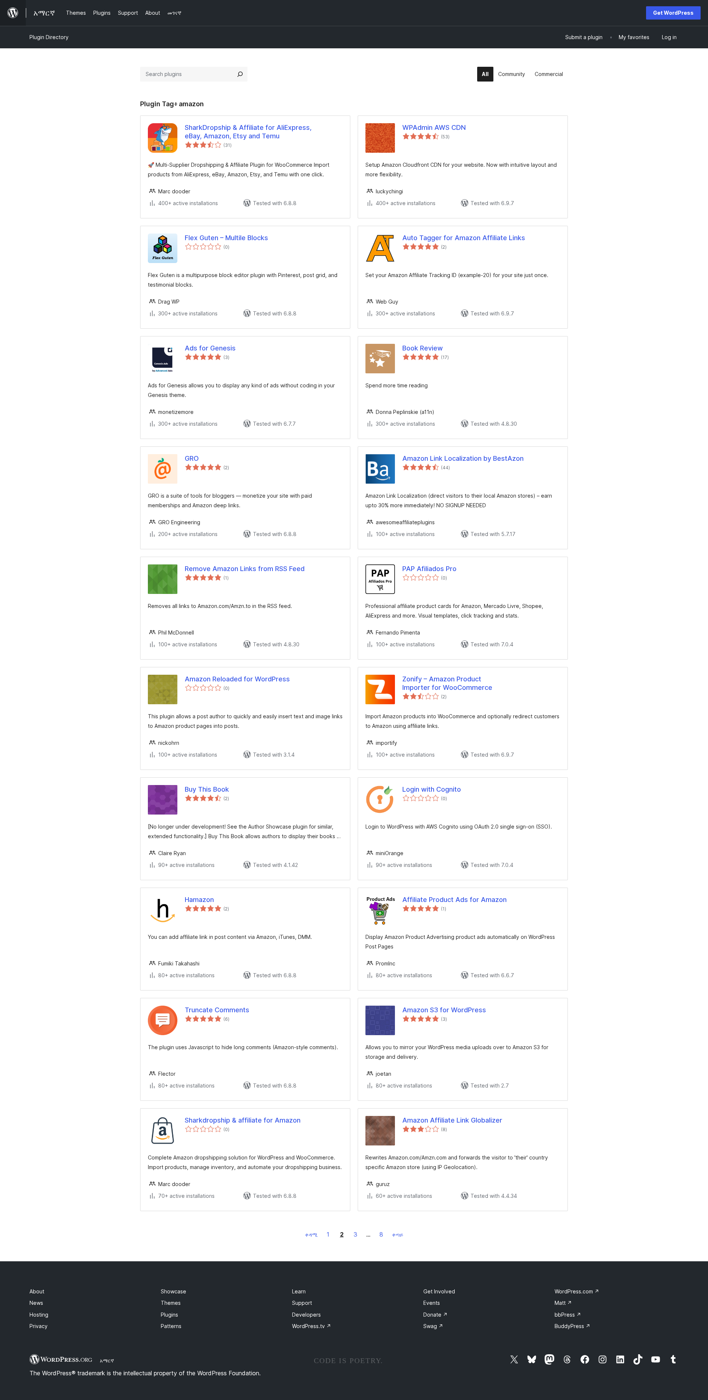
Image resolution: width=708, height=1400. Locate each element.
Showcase (173, 1291)
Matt (563, 1303)
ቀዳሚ (311, 1234)
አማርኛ (107, 1360)
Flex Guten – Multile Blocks (226, 238)
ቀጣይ (397, 1234)
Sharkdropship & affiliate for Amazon (243, 1120)
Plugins (169, 1314)
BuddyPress (572, 1326)
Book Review (422, 348)
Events (431, 1303)
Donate (435, 1314)
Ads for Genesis (210, 348)
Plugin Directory (49, 37)
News (36, 1303)
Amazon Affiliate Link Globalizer (452, 1120)
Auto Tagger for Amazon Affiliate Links (463, 238)
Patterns (171, 1326)
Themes (171, 1303)
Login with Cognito (431, 789)
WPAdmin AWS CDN (434, 127)
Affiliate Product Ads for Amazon (454, 899)
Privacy (39, 1326)
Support (302, 1303)
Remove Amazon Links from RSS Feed (245, 569)
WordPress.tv (311, 1326)
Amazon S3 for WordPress (444, 1010)
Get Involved (439, 1291)
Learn (299, 1291)
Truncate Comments (217, 1010)
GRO (192, 458)
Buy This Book (207, 789)
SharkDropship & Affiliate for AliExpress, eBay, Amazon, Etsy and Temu (248, 132)
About (37, 1291)
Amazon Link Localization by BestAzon (463, 458)
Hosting (39, 1314)
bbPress (568, 1314)
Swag (433, 1326)
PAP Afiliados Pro (429, 569)
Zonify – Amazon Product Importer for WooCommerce (447, 683)
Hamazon (199, 899)
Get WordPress (673, 13)
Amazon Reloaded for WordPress (237, 679)
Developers (306, 1314)
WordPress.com (577, 1291)
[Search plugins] (240, 74)
